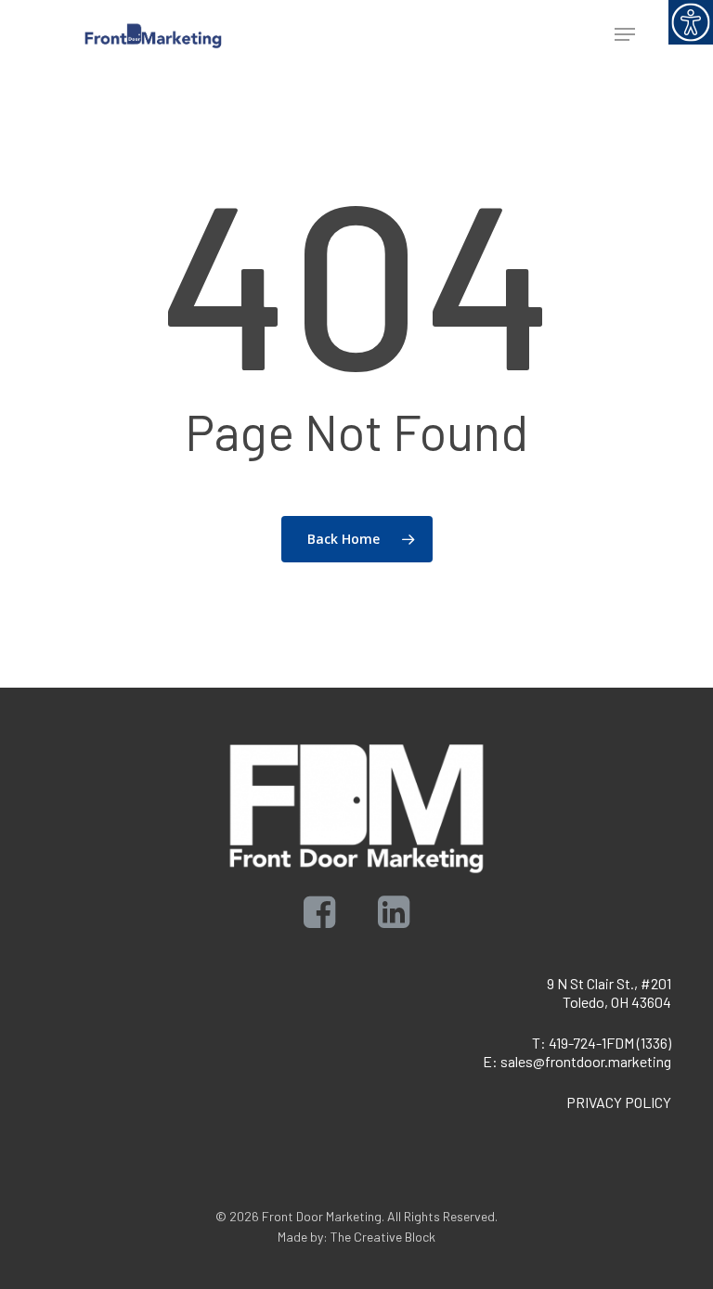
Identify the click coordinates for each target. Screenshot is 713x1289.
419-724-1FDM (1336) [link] (610, 1042)
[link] (690, 22)
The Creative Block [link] (383, 1236)
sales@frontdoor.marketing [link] (585, 1061)
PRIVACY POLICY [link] (618, 1102)
